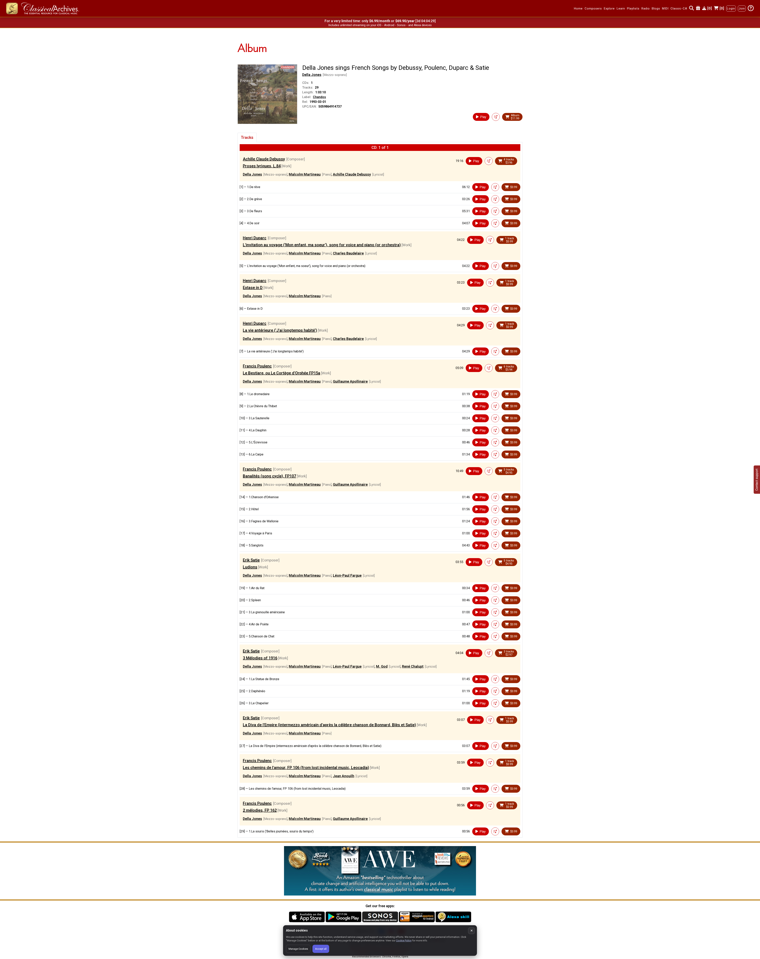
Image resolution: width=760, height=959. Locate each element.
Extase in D (253, 287)
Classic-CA (679, 8)
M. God (382, 666)
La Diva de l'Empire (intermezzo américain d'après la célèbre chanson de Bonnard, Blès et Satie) (329, 724)
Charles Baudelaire (348, 253)
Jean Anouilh (343, 776)
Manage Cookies (298, 948)
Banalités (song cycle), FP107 (269, 476)
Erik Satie (251, 560)
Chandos (319, 97)
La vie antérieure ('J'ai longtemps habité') (280, 330)
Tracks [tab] (247, 137)
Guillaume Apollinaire (350, 381)
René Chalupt (413, 666)
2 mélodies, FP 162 (260, 810)
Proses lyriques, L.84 (262, 166)
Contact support (757, 479)
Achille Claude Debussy (264, 159)
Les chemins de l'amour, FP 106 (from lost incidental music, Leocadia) (306, 767)
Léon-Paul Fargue (347, 575)
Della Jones (311, 75)
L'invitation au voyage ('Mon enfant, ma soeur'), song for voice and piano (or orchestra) (322, 244)
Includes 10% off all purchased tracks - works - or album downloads (380, 25)
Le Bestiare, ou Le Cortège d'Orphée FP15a (281, 373)
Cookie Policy (403, 940)
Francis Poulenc (257, 366)
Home (578, 8)
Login (731, 8)
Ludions (250, 567)
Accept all (321, 948)
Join (742, 8)
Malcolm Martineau (305, 174)
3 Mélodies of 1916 (260, 658)
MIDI (665, 8)
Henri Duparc (254, 238)
